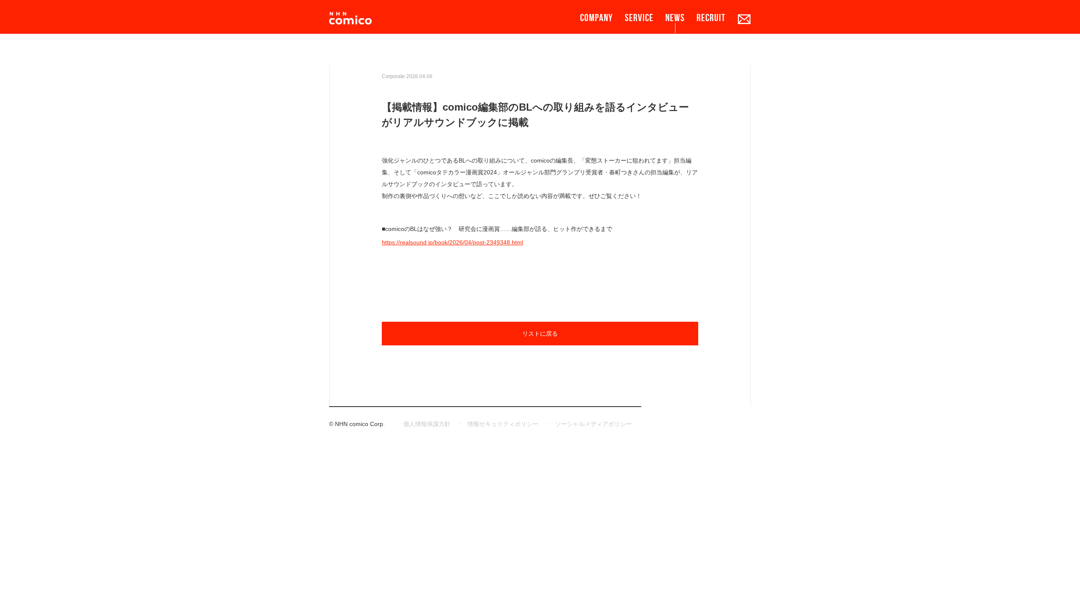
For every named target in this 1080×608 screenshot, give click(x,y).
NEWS (675, 18)
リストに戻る (540, 333)
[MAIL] (744, 19)
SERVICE (639, 18)
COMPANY (596, 18)
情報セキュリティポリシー (502, 424)
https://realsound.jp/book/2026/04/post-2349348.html (452, 242)
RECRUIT (711, 18)
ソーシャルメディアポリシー (593, 424)
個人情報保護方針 (427, 424)
